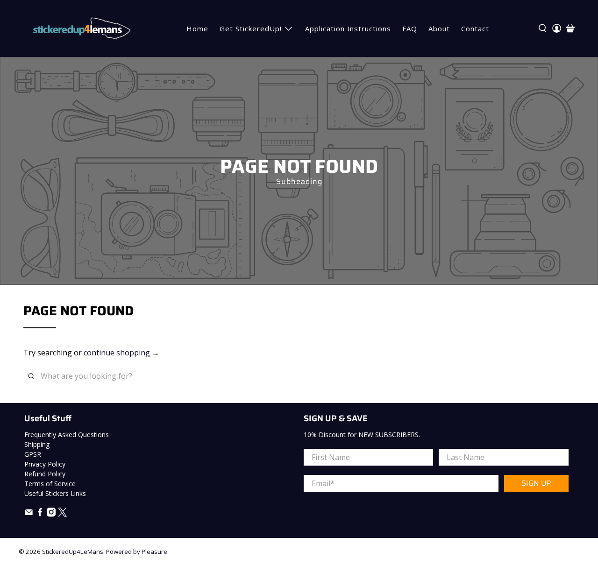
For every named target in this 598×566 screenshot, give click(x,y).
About (439, 28)
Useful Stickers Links (55, 493)
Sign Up (536, 483)
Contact (475, 28)
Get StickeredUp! (251, 28)
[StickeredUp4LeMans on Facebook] (40, 514)
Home (197, 28)
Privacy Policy (44, 464)
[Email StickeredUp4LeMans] (28, 514)
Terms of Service (50, 483)
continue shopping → (121, 352)
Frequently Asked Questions (66, 434)
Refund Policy (44, 473)
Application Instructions (348, 28)
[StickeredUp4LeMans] (81, 28)
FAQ (409, 28)
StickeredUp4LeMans (72, 551)
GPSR (32, 454)
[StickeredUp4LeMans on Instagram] (51, 514)
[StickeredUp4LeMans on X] (62, 514)
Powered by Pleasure (136, 551)
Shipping (37, 444)
